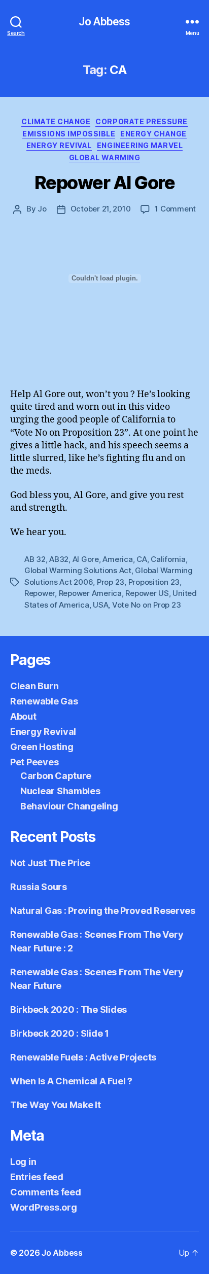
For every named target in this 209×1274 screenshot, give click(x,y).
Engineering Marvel (140, 145)
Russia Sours (38, 886)
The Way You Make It (55, 1105)
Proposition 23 (154, 582)
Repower (39, 593)
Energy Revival (59, 145)
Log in (23, 1161)
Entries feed (36, 1177)
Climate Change (55, 121)
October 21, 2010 (101, 209)
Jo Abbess (104, 21)
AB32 (58, 559)
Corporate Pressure (141, 121)
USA (100, 605)
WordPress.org (43, 1207)
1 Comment (175, 209)
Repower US (146, 593)
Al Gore (86, 559)
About (23, 716)
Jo (42, 209)
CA (141, 559)
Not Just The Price (50, 863)
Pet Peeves (34, 762)
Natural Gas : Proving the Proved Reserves (102, 910)
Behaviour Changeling (69, 806)
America (117, 559)
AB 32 (35, 559)
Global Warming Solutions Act (77, 570)
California (168, 559)
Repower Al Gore (104, 182)
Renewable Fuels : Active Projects (83, 1057)
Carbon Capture (55, 775)
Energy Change (153, 133)
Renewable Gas (44, 701)
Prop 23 (110, 582)
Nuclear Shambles (60, 791)
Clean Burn (34, 686)
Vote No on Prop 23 (146, 605)
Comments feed (45, 1192)
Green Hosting (42, 746)
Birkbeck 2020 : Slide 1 (59, 1033)
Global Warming (104, 157)
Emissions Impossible (68, 133)
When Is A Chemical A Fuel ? (71, 1081)
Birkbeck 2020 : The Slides (68, 1009)
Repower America (90, 593)
